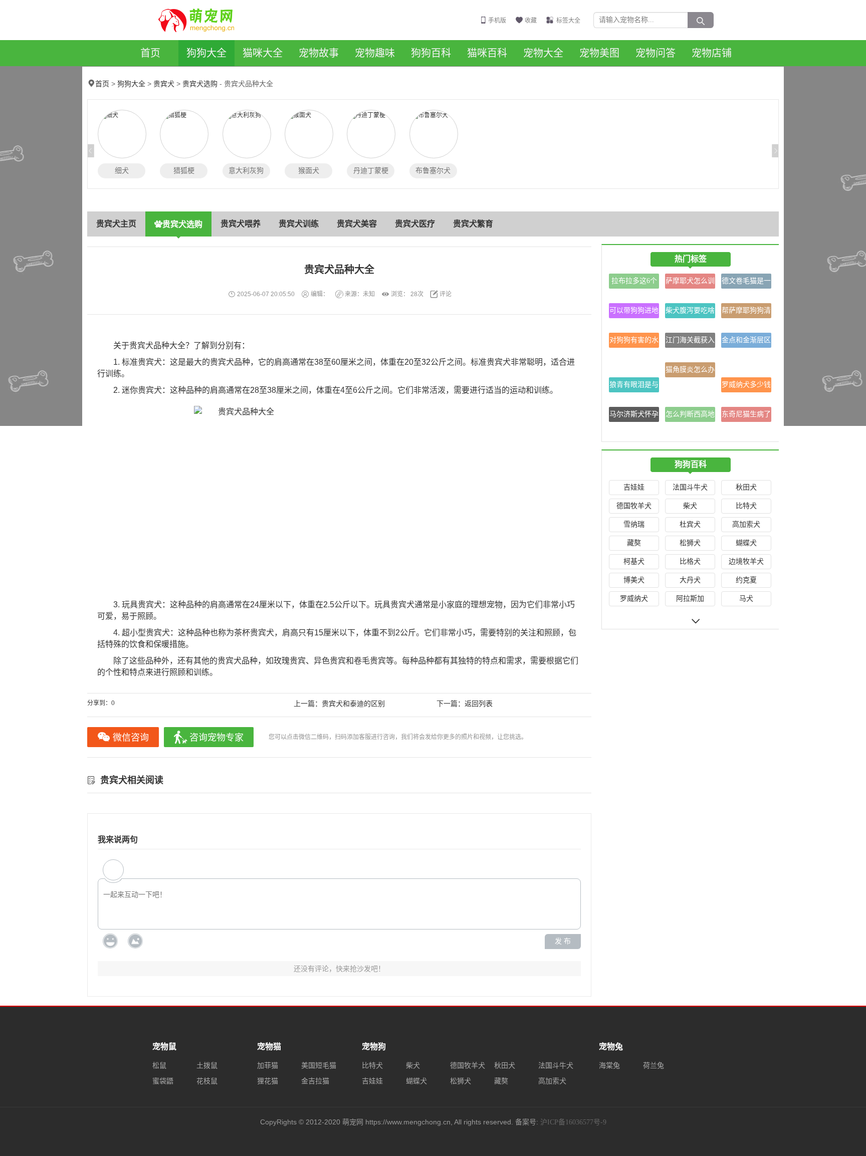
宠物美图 (599, 53)
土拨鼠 (207, 1065)
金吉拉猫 (315, 1081)
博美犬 (633, 580)
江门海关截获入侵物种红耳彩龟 (690, 342)
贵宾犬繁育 (473, 223)
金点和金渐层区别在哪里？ (746, 342)
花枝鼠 (207, 1081)
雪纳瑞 (633, 524)
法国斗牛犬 (690, 487)
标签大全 (568, 20)
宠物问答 (655, 53)
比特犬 (746, 506)
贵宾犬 (163, 84)
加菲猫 (267, 1065)
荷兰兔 (653, 1065)
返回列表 (479, 704)
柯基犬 (633, 561)
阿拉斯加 (690, 598)
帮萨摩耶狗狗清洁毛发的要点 (746, 312)
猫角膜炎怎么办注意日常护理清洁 (690, 371)
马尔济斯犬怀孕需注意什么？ (634, 416)
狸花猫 (267, 1081)
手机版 (497, 20)
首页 (150, 53)
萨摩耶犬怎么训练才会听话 (690, 283)
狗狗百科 (431, 53)
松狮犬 (690, 543)
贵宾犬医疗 (415, 223)
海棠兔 (609, 1065)
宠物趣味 (375, 53)
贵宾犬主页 (116, 223)
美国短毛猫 (318, 1065)
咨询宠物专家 (216, 738)
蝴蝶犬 (746, 543)
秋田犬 (746, 487)
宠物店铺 (712, 53)
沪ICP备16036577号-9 (573, 1122)
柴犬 (690, 506)
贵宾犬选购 (200, 84)
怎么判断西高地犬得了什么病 (690, 416)
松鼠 (159, 1065)
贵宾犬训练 (299, 223)
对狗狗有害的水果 (634, 342)
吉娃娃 (633, 487)
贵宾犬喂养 (241, 223)
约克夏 (746, 580)
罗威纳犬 (634, 598)
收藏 (531, 20)
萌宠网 (202, 20)
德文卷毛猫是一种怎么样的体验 (746, 283)
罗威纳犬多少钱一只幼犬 (746, 386)
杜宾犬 (690, 524)
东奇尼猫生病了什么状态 (746, 416)
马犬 (746, 598)
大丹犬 (690, 580)
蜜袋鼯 (162, 1081)
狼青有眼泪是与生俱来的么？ (634, 386)
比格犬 (690, 561)
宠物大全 (543, 53)
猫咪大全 (263, 53)
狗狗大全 (206, 53)
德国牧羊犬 (634, 506)
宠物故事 (319, 53)
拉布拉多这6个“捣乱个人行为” (634, 283)
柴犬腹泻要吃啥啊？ (690, 312)
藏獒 (634, 543)
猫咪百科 (487, 53)
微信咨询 (131, 738)
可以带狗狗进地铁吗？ (634, 312)
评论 (446, 294)
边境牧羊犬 (746, 561)
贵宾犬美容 (357, 223)
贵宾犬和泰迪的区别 (353, 704)
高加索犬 (746, 524)
